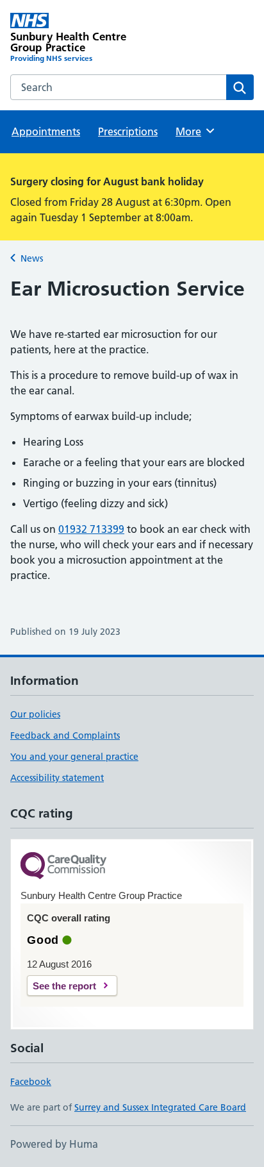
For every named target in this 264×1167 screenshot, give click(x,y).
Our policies (35, 714)
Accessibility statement (57, 778)
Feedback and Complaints (65, 735)
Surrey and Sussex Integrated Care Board (160, 1107)
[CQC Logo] (63, 866)
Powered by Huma (54, 1144)
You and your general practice (74, 756)
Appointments (46, 131)
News (32, 258)
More (194, 131)
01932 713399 (91, 529)
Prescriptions (128, 131)
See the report (64, 985)
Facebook (30, 1081)
